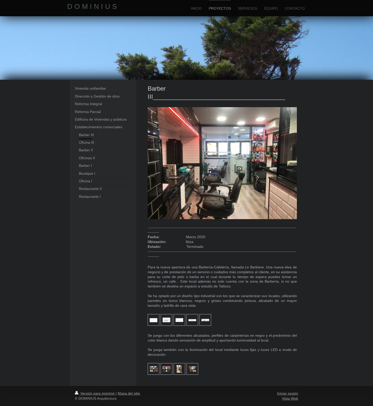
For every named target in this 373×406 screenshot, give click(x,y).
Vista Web (290, 398)
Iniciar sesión (287, 393)
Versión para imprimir (97, 393)
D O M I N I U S (92, 6)
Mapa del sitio (129, 393)
